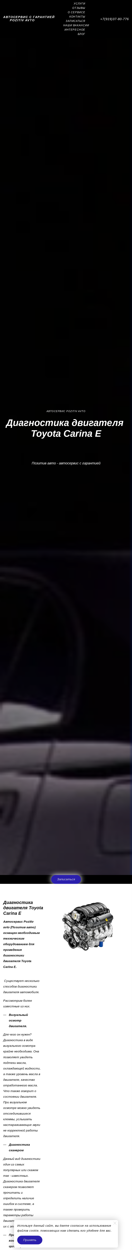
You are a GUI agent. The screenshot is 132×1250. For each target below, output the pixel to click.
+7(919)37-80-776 (114, 19)
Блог (81, 34)
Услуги (79, 3)
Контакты (77, 16)
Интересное (75, 29)
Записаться (75, 21)
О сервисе (76, 12)
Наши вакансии (76, 25)
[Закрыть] (114, 1223)
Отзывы (78, 8)
